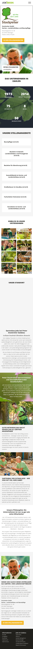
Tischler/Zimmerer (20, 641)
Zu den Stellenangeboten (13, 40)
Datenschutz (5, 641)
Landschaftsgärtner (21, 638)
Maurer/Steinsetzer (21, 645)
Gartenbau (18, 634)
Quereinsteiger (20, 640)
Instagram (4, 636)
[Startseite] (8, 2)
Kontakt (4, 634)
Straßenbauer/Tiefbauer (22, 643)
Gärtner (18, 636)
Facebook (4, 638)
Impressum (5, 640)
